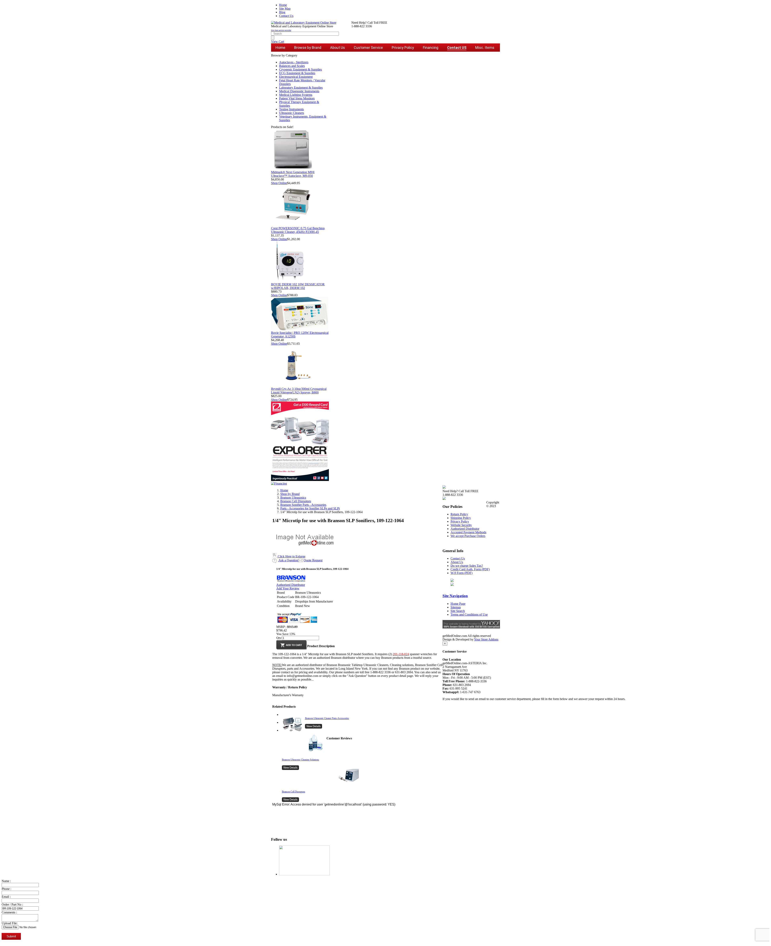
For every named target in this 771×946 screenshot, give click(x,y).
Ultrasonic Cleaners (291, 113)
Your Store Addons (486, 639)
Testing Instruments (291, 109)
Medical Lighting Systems (295, 94)
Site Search (458, 611)
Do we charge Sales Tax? (467, 565)
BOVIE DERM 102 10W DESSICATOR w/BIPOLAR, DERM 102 (298, 286)
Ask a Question (288, 560)
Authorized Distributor (290, 584)
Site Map (285, 8)
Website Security (461, 525)
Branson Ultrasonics (293, 497)
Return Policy (459, 514)
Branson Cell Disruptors (295, 501)
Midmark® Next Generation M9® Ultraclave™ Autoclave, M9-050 (293, 173)
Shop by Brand (290, 494)
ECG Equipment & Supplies (297, 73)
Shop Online (279, 183)
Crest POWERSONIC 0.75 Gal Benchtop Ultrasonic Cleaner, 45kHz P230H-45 (298, 230)
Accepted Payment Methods (468, 532)
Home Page (458, 603)
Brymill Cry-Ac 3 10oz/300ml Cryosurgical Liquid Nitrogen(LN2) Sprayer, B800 (298, 390)
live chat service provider (281, 30)
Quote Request (313, 560)
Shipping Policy (461, 518)
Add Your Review (287, 588)
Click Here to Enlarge (291, 556)
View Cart (277, 41)
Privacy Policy (460, 521)
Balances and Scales (292, 66)
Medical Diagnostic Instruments (299, 91)
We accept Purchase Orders (468, 536)
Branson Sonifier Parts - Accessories (303, 504)
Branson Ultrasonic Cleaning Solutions (300, 759)
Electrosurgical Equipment (296, 76)
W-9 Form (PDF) (461, 573)
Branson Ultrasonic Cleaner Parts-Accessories (327, 718)
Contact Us (286, 15)
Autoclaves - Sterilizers (293, 62)
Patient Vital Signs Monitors (297, 98)
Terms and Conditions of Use (469, 614)
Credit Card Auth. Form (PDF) (470, 569)
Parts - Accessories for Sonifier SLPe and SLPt (310, 508)
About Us (457, 562)
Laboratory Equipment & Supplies (301, 87)
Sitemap (456, 607)
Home (283, 5)
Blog (282, 12)
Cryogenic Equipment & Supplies (300, 69)
